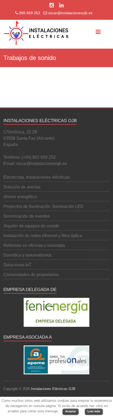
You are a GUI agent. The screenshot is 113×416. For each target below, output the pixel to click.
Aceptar (70, 411)
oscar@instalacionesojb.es (70, 13)
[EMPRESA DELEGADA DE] (56, 312)
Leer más (94, 411)
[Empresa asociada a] (56, 359)
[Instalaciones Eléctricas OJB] (36, 33)
